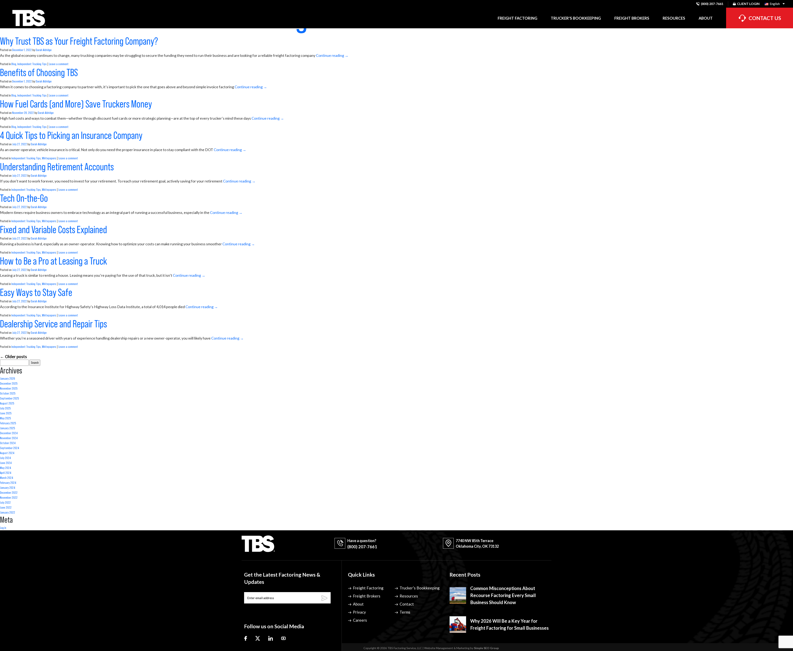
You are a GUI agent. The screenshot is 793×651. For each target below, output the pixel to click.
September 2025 (9, 398)
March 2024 (6, 477)
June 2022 (6, 507)
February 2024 (8, 482)
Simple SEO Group (486, 648)
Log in (3, 527)
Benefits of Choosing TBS (40, 73)
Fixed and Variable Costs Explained (54, 230)
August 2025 (7, 403)
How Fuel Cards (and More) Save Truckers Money (77, 104)
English (774, 4)
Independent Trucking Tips (32, 64)
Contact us (765, 18)
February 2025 (8, 423)
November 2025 (9, 388)
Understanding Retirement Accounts (57, 167)
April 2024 (5, 473)
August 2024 (7, 453)
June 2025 (6, 413)
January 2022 (7, 512)
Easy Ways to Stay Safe (37, 292)
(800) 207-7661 (712, 4)
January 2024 (7, 487)
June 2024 (6, 463)
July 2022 (5, 502)
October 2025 (7, 393)
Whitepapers (49, 158)
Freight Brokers (631, 18)
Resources (674, 18)
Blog (13, 64)
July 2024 (5, 458)
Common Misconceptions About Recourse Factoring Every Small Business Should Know (503, 595)
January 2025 (7, 428)
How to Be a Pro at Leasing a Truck (54, 261)
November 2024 (9, 438)
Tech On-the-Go (25, 198)
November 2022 (9, 497)
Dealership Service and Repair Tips (54, 324)
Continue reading (332, 55)
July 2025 (5, 408)
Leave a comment (59, 64)
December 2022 (9, 492)
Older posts (13, 356)
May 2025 (5, 418)
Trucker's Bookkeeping (576, 18)
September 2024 (9, 448)
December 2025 (9, 383)
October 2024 (8, 443)
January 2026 (7, 378)
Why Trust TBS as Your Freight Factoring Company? (79, 41)
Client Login (748, 4)
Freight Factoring (517, 18)
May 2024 (5, 468)
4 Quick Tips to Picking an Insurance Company (71, 135)
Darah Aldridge (44, 50)
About (706, 18)
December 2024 (9, 433)
